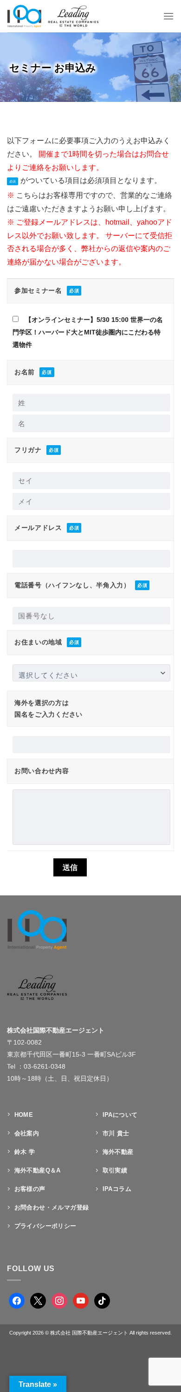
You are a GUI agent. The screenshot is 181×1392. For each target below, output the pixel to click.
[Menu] (168, 16)
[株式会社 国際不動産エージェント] (62, 16)
